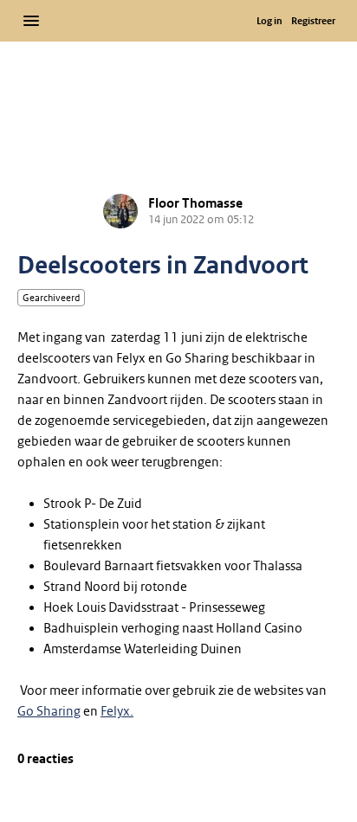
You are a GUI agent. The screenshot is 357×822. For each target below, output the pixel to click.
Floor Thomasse (195, 204)
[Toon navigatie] (31, 21)
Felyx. (117, 711)
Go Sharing (49, 711)
